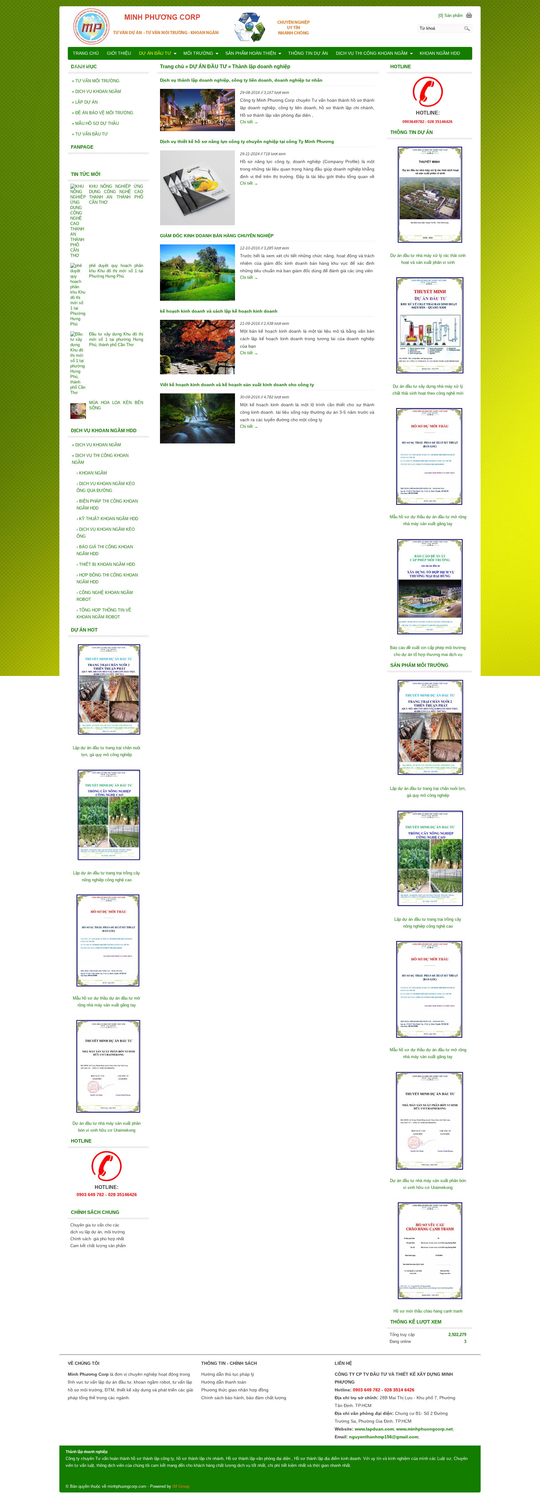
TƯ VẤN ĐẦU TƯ (90, 134)
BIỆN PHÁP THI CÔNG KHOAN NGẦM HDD (107, 504)
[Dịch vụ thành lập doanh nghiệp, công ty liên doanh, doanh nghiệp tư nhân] (197, 111)
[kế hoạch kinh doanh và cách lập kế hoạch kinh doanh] (197, 348)
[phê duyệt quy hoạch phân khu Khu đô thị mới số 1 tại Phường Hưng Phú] (78, 295)
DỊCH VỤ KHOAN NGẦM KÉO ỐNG (106, 533)
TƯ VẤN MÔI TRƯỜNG (95, 81)
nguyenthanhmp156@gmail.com (383, 1436)
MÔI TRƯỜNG (198, 53)
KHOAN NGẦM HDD (440, 53)
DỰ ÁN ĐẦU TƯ (155, 53)
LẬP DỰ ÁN (85, 102)
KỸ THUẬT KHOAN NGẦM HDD (107, 518)
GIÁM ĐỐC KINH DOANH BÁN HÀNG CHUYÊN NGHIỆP (216, 235)
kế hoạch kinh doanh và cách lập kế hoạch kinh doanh (219, 311)
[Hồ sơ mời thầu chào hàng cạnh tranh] (428, 1304)
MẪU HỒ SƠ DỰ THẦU (95, 123)
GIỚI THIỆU (119, 53)
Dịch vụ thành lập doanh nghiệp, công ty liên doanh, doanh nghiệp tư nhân (241, 80)
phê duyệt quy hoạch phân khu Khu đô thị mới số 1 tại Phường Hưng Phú (116, 271)
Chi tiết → (249, 122)
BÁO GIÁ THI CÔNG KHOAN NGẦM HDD (105, 550)
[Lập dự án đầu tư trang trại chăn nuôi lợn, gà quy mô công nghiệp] (428, 781)
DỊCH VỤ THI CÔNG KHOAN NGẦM (100, 459)
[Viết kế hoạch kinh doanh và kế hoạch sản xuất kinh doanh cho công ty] (197, 419)
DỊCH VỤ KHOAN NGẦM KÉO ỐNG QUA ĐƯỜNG (106, 487)
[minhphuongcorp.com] (270, 26)
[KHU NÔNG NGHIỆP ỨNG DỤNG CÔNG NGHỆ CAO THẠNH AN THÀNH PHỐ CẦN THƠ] (78, 221)
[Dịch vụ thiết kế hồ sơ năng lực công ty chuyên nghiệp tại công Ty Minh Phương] (197, 189)
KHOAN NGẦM (92, 473)
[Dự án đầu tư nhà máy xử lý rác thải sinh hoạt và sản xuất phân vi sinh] (428, 248)
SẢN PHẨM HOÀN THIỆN (250, 53)
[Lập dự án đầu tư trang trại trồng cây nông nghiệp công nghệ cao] (428, 912)
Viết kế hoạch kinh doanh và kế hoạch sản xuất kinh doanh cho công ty (237, 384)
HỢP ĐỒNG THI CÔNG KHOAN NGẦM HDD (107, 578)
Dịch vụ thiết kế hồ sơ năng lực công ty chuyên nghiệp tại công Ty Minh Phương (247, 141)
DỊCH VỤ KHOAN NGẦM (96, 91)
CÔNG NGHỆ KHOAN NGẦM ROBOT (105, 596)
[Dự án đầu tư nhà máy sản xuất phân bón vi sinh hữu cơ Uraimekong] (428, 1173)
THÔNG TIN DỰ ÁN (308, 53)
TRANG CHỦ (86, 53)
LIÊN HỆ (81, 65)
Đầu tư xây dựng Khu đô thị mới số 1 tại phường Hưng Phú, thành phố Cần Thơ (116, 339)
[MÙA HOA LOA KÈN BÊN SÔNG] (78, 411)
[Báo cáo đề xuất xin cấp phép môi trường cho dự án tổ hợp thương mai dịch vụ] (428, 640)
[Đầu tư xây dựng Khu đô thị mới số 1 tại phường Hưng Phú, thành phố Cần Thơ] (78, 363)
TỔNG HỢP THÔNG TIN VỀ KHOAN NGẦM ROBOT (104, 613)
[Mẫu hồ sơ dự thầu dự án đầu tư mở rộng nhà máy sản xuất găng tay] (428, 510)
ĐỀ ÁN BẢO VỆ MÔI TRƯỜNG (102, 112)
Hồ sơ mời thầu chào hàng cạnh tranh (427, 1311)
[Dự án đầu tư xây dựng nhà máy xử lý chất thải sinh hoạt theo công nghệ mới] (428, 379)
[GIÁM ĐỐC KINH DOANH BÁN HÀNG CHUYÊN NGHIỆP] (197, 273)
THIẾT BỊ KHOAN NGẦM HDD (106, 564)
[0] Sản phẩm (450, 15)
